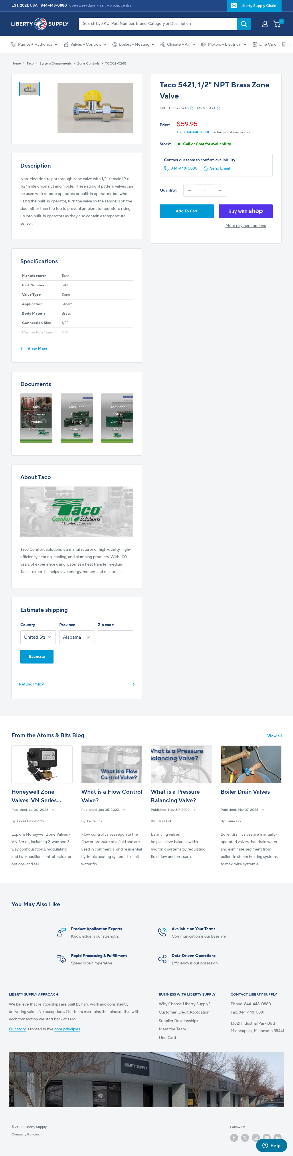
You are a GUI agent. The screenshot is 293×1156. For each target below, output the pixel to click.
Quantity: (168, 190)
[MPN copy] (219, 108)
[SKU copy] (192, 108)
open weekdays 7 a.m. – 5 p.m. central (100, 5)
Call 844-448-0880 (194, 132)
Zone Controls (88, 63)
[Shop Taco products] (76, 511)
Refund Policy (31, 684)
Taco (30, 63)
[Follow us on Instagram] (256, 1138)
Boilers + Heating (134, 44)
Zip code (106, 625)
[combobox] (158, 24)
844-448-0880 (54, 5)
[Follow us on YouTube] (267, 1138)
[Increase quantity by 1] (220, 190)
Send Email (220, 168)
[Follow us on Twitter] (245, 1138)
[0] (276, 24)
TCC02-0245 (115, 63)
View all (275, 736)
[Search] (244, 24)
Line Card (267, 44)
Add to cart (186, 211)
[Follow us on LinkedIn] (278, 1138)
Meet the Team (172, 1029)
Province (67, 625)
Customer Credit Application (184, 1012)
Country (27, 625)
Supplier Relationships (178, 1021)
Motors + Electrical (224, 44)
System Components (55, 63)
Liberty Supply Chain (258, 5)
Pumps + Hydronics (35, 44)
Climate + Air (178, 44)
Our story (17, 1029)
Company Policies (25, 1134)
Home (16, 63)
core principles (67, 1029)
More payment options (245, 225)
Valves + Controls (85, 44)
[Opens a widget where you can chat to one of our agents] (271, 1146)
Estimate (37, 656)
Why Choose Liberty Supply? (184, 1004)
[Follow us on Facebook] (234, 1138)
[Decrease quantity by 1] (190, 190)
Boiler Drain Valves (245, 792)
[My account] (265, 24)
